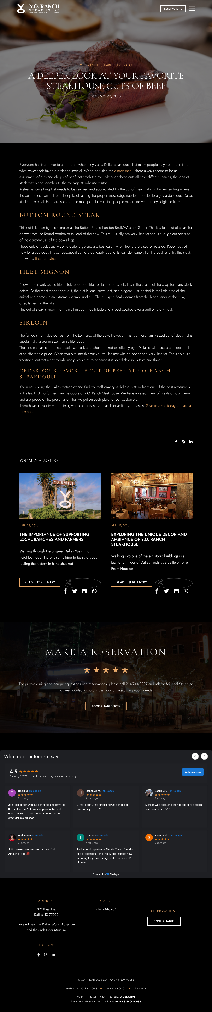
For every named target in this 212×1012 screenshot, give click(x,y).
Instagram (183, 442)
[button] (173, 8)
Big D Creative (125, 997)
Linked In (191, 442)
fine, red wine (45, 258)
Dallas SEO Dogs (128, 1001)
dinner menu (123, 170)
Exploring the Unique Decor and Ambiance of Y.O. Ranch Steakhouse (149, 539)
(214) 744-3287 (105, 909)
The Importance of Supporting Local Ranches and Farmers (54, 536)
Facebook (176, 442)
